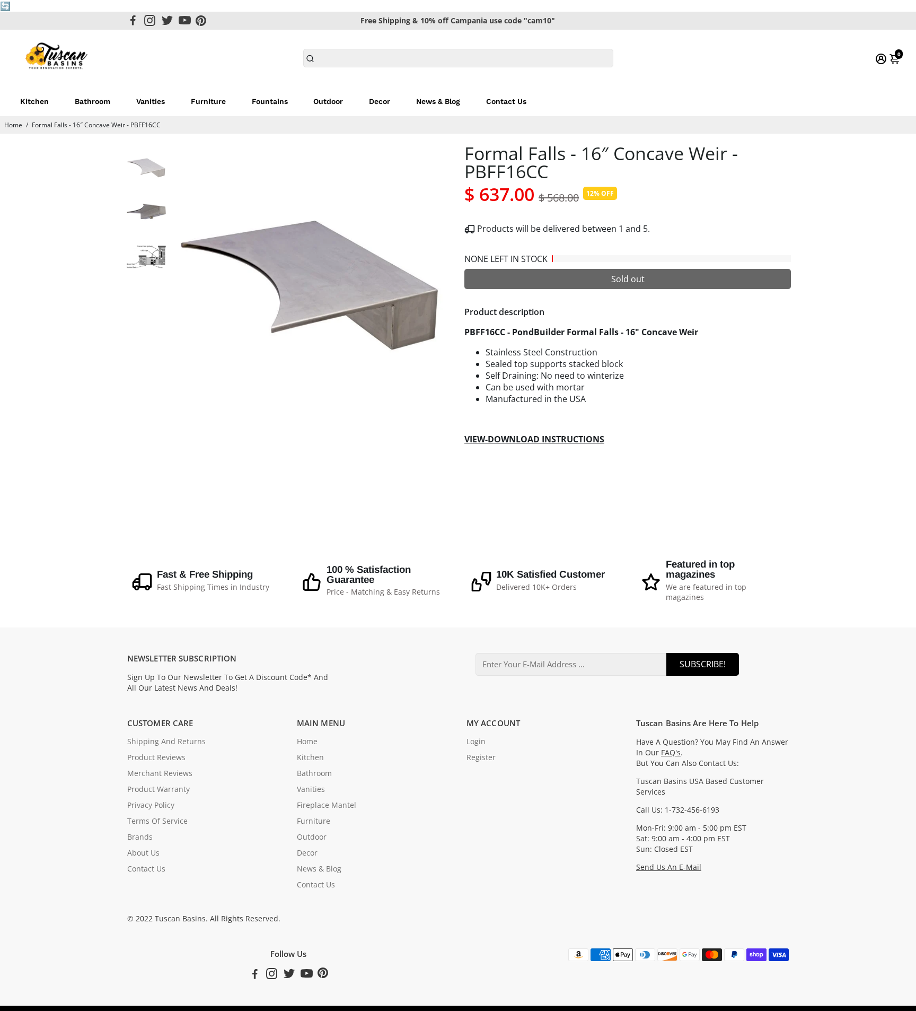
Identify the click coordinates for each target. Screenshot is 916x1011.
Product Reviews (156, 757)
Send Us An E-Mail (668, 867)
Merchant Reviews (159, 773)
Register (481, 757)
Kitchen (34, 101)
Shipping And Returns (166, 741)
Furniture (208, 101)
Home (13, 124)
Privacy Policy (150, 805)
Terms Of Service (157, 821)
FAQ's (671, 752)
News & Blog (438, 101)
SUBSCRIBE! (703, 664)
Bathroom (92, 101)
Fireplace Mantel (326, 805)
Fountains (270, 101)
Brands (140, 837)
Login (476, 741)
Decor (379, 101)
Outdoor (328, 101)
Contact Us (506, 101)
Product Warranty (158, 789)
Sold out (628, 279)
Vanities (150, 101)
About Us (143, 853)
